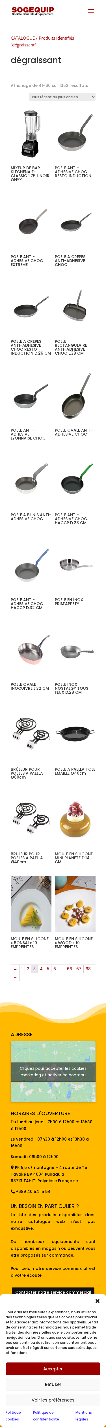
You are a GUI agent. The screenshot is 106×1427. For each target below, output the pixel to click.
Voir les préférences (53, 1400)
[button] (97, 1301)
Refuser (53, 1384)
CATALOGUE (23, 38)
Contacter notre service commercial (53, 1292)
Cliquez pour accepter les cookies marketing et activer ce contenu (53, 1072)
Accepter (53, 1369)
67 (78, 969)
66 (69, 969)
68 (88, 969)
